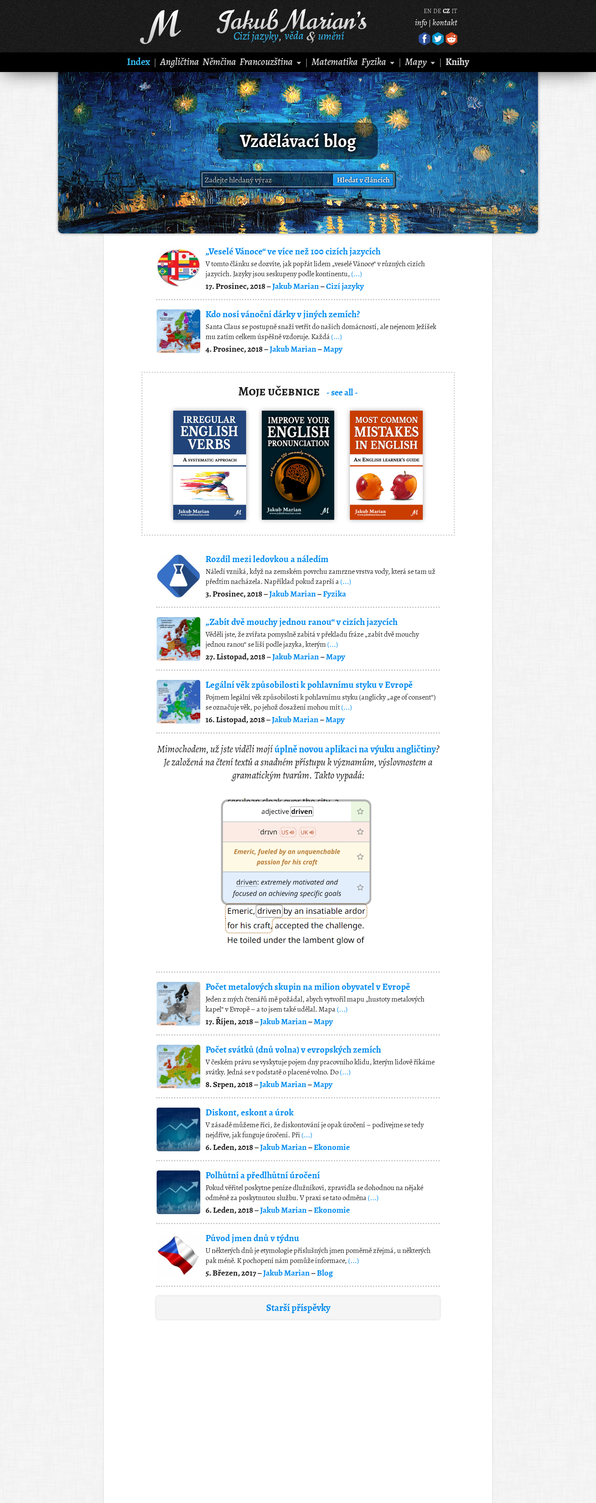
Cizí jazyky (255, 35)
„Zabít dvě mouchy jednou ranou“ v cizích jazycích (301, 622)
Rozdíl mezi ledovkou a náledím (267, 559)
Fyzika (373, 62)
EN (428, 11)
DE (437, 11)
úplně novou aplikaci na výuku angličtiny (355, 749)
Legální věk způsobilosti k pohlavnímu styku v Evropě (309, 684)
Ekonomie (332, 1147)
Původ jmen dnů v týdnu (252, 1238)
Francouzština (266, 62)
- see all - (342, 392)
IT (454, 11)
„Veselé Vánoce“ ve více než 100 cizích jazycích (293, 251)
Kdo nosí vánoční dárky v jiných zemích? (283, 314)
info (421, 22)
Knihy (457, 62)
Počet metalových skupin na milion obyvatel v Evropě (308, 986)
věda (294, 35)
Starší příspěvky (298, 1307)
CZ (446, 11)
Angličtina (179, 62)
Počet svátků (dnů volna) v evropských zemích (293, 1049)
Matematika (335, 62)
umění (331, 35)
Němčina (219, 62)
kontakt (444, 22)
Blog (325, 1273)
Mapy (416, 62)
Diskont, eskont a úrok (250, 1112)
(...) (356, 274)
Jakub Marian (295, 286)
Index (138, 62)
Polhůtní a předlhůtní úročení (263, 1175)
